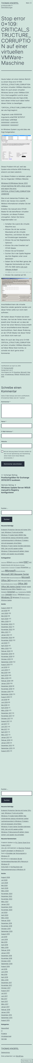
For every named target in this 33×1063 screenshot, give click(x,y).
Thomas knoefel (10, 3)
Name (3, 421)
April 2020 (4, 645)
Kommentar (5, 402)
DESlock (9, 562)
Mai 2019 (4, 672)
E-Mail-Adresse (7, 431)
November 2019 (6, 656)
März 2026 (5, 621)
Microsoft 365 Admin (20, 571)
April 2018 (4, 708)
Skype (16, 592)
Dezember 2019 (6, 654)
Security (24, 589)
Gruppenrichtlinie (5, 567)
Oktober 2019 (5, 659)
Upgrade (8, 594)
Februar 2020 (5, 651)
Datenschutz (3, 562)
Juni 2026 (4, 613)
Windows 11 (17, 597)
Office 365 (22, 583)
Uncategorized (6, 1036)
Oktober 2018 (5, 691)
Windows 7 (27, 594)
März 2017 (4, 735)
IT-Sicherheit (12, 567)
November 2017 (6, 716)
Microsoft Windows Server (7, 583)
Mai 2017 (4, 729)
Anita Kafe (4, 867)
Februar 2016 (5, 740)
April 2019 (4, 675)
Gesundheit (5, 1028)
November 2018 (6, 689)
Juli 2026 (4, 610)
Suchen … (4, 508)
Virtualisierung (9, 374)
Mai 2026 (4, 616)
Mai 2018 (4, 705)
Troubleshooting (22, 592)
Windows (21, 594)
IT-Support (18, 567)
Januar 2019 (5, 683)
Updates (3, 594)
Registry (19, 589)
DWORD (21, 562)
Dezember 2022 (6, 627)
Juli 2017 (4, 724)
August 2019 (5, 664)
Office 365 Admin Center (11, 587)
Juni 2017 (4, 726)
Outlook (23, 586)
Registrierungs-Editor (8, 589)
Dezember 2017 (6, 713)
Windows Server (25, 597)
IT (12, 370)
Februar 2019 (5, 681)
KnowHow (17, 372)
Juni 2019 (4, 670)
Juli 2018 (4, 699)
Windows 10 (6, 597)
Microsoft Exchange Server (15, 577)
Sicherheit (11, 592)
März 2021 (4, 632)
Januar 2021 (5, 635)
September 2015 (6, 748)
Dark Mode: (25, 1061)
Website (4, 441)
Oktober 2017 (5, 718)
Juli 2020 (4, 643)
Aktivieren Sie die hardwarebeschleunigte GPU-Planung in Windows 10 (14, 861)
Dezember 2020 (6, 637)
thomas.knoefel (8, 368)
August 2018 (5, 697)
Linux (30, 567)
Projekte (4, 1033)
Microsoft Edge (5, 577)
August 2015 (5, 751)
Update (28, 592)
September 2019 (6, 662)
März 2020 (5, 648)
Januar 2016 (5, 743)
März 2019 (4, 678)
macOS (3, 571)
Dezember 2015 (6, 745)
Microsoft (24, 372)
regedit (29, 586)
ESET (26, 562)
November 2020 (6, 640)
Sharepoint (4, 592)
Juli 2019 (4, 667)
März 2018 (4, 710)
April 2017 (4, 732)
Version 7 (15, 594)
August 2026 (5, 608)
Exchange (22, 565)
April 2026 (4, 619)
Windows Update (6, 600)
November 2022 (6, 629)
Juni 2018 (4, 702)
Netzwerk (15, 583)
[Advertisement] (16, 770)
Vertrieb (4, 1039)
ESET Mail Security (15, 565)
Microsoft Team (16, 580)
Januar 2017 (5, 737)
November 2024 (6, 624)
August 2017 (5, 721)
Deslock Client (15, 562)
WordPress (19, 1056)
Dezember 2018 (6, 686)
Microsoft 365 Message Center (15, 574)
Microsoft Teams (26, 580)
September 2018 (6, 694)
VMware (16, 374)
